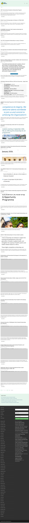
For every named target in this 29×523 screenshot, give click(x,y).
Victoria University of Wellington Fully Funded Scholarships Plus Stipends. (13, 323)
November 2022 (3, 488)
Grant (16, 447)
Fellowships (2, 409)
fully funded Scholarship (21, 439)
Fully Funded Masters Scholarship (20, 438)
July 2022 (2, 495)
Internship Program (19, 450)
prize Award (17, 454)
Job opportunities (18, 451)
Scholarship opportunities (18, 457)
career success (17, 426)
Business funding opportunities (19, 423)
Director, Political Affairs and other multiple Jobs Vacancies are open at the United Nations (14, 60)
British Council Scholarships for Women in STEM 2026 (12, 20)
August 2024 (2, 452)
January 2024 (3, 464)
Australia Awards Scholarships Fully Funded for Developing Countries (13, 300)
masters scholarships (18, 452)
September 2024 (3, 450)
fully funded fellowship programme (20, 435)
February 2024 (3, 462)
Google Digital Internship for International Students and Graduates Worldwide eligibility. (12, 345)
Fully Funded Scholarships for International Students (21, 443)
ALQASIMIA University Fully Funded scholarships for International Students (12, 30)
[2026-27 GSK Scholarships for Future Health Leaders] (14, 242)
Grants (18, 447)
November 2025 (3, 426)
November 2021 (3, 509)
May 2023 (2, 478)
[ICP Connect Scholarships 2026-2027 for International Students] (14, 133)
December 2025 (3, 424)
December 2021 (3, 507)
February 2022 (3, 504)
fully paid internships (18, 446)
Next (12, 390)
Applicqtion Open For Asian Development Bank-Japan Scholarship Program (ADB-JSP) (12, 368)
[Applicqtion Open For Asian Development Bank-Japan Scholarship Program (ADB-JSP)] (14, 376)
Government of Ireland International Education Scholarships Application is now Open (13, 147)
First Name (16, 408)
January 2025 (3, 443)
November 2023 (3, 467)
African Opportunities (19, 422)
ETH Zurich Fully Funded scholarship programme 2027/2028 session (14, 191)
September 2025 (3, 429)
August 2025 (2, 431)
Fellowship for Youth (23, 427)
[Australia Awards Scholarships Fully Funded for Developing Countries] (14, 308)
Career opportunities (19, 424)
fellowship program (19, 430)
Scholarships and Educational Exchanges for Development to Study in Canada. (14, 256)
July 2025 (2, 433)
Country (16, 411)
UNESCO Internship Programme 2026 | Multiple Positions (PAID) (13, 103)
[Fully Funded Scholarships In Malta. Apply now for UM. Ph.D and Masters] (14, 287)
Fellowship (17, 427)
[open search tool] (24, 3)
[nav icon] (27, 3)
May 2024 (2, 457)
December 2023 (3, 466)
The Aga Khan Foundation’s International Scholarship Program (14, 49)
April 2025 (2, 438)
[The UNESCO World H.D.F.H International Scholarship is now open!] (14, 178)
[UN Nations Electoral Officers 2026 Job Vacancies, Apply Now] (14, 89)
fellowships (26, 430)
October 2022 (3, 490)
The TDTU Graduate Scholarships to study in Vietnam (12, 40)
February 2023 (3, 483)
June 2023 (2, 476)
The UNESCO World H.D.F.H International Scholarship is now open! (13, 169)
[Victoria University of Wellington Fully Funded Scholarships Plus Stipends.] (14, 331)
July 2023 (2, 474)
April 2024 (2, 459)
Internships (5, 347)
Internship (21, 447)
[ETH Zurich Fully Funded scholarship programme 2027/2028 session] (14, 199)
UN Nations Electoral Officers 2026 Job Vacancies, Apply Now (14, 81)
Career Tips (2, 407)
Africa (16, 421)
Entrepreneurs (26, 426)
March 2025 (2, 440)
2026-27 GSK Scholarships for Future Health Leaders (12, 234)
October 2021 (3, 511)
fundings (26, 446)
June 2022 (2, 497)
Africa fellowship (19, 421)
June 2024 (2, 455)
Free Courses (2, 411)
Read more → (3, 16)
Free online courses (25, 431)
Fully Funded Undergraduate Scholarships (21, 445)
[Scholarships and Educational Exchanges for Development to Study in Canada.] (14, 264)
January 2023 (3, 485)
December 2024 (3, 445)
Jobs (4, 62)
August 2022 (2, 493)
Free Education (21, 431)
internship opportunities (19, 448)
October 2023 (3, 469)
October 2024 (3, 448)
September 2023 (3, 471)
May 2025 (2, 436)
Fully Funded (24, 432)
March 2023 (2, 481)
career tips (21, 426)
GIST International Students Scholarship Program (11, 10)
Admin (2, 11)
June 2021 (2, 516)
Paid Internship (26, 453)
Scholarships (6, 11)
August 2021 (2, 512)
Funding (23, 446)
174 (9, 390)
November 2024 (3, 447)
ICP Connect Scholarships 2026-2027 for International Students (12, 125)
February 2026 (3, 421)
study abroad (17, 461)
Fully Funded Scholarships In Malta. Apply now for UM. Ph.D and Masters (13, 278)
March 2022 (2, 502)
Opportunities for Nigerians (19, 453)
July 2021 (2, 514)
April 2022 (2, 500)
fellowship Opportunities (19, 428)
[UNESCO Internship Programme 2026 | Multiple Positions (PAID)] (14, 111)
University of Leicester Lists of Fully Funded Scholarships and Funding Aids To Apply (14, 214)
